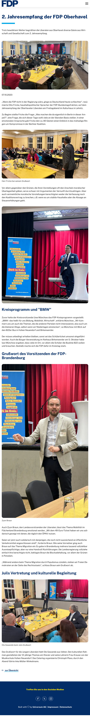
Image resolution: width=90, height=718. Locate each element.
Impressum (53, 707)
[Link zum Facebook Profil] (38, 698)
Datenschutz (66, 707)
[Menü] (86, 3)
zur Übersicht (11, 670)
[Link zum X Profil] (44, 698)
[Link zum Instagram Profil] (51, 698)
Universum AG (39, 707)
